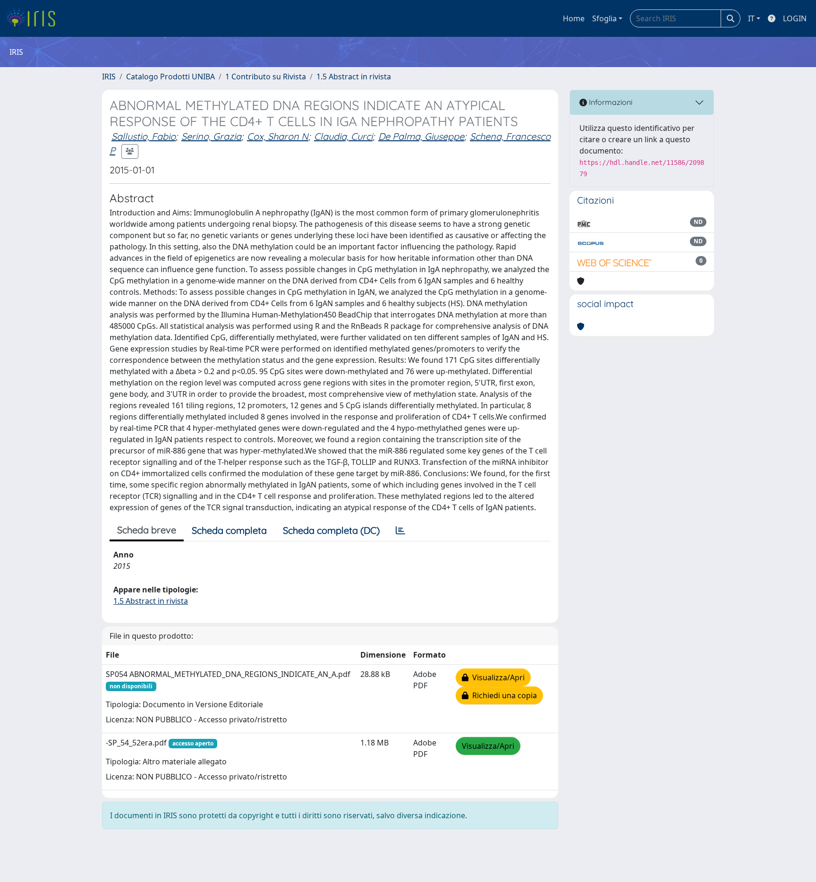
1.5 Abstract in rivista (353, 76)
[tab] (400, 530)
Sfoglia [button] (604, 18)
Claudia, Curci (343, 136)
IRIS (109, 76)
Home (574, 18)
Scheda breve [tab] (146, 530)
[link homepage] (34, 18)
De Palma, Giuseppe (421, 136)
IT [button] (751, 18)
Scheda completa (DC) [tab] (331, 530)
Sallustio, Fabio (143, 136)
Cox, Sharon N (277, 136)
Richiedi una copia (502, 695)
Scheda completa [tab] (229, 530)
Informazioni (609, 102)
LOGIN (795, 18)
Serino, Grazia (211, 136)
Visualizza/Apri (496, 677)
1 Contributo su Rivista (265, 76)
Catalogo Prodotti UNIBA (170, 76)
